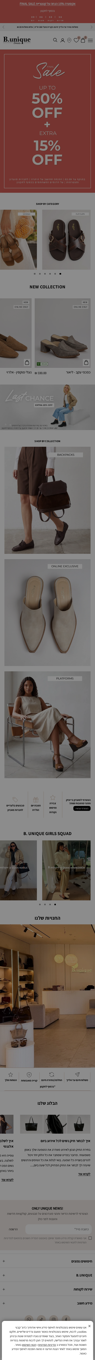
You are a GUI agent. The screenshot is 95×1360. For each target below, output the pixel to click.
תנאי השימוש (29, 1345)
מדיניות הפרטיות (47, 1345)
